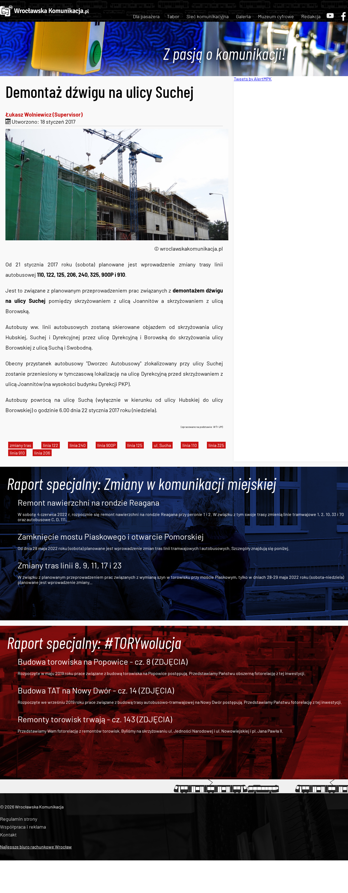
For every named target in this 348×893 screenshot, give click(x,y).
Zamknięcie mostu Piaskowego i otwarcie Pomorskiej (111, 536)
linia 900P (106, 445)
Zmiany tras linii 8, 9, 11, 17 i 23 (70, 565)
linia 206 (42, 452)
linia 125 (134, 445)
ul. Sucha (162, 445)
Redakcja (311, 16)
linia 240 (78, 445)
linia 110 (189, 445)
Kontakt (8, 835)
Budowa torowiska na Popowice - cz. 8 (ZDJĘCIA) (103, 661)
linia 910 (17, 452)
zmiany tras (20, 445)
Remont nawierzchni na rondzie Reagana (88, 502)
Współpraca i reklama (23, 827)
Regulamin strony (18, 819)
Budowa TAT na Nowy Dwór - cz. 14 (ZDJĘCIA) (96, 690)
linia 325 (216, 445)
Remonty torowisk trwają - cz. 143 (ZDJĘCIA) (95, 719)
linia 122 (50, 445)
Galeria (243, 16)
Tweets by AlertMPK (253, 78)
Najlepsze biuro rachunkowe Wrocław (36, 846)
